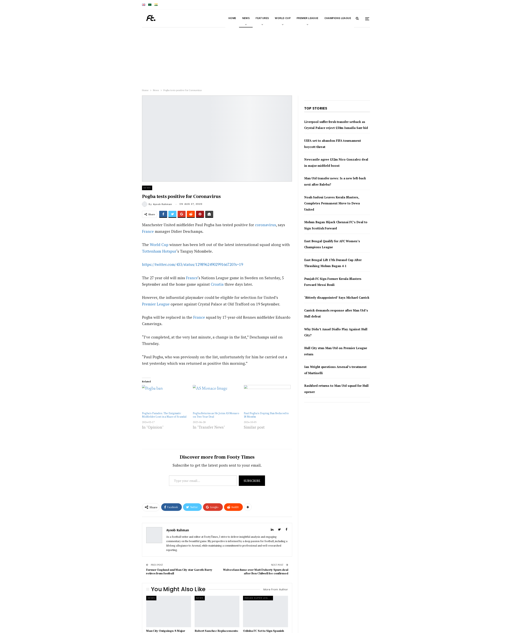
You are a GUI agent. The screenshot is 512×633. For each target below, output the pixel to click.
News (246, 18)
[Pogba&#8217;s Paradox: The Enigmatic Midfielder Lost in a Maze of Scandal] (165, 398)
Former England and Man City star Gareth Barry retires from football (179, 571)
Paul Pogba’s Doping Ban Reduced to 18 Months (266, 415)
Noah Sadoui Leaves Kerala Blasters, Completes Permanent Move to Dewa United (332, 209)
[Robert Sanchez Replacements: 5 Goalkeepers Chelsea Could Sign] (217, 611)
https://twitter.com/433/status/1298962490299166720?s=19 (192, 264)
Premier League (307, 18)
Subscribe (252, 480)
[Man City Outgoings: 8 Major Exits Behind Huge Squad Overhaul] (168, 611)
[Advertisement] (120, 57)
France (148, 231)
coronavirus (265, 224)
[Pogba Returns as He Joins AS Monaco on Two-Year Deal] (216, 398)
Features (262, 18)
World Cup (283, 18)
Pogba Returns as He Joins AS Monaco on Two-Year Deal (216, 415)
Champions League (337, 18)
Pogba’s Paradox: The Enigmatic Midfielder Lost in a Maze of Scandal (164, 415)
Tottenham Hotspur (159, 251)
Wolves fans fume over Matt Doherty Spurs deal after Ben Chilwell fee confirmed (255, 571)
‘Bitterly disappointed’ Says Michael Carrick (336, 304)
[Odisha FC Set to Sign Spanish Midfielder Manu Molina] (265, 611)
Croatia (217, 284)
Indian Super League (258, 598)
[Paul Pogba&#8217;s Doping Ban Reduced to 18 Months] (267, 398)
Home (232, 18)
